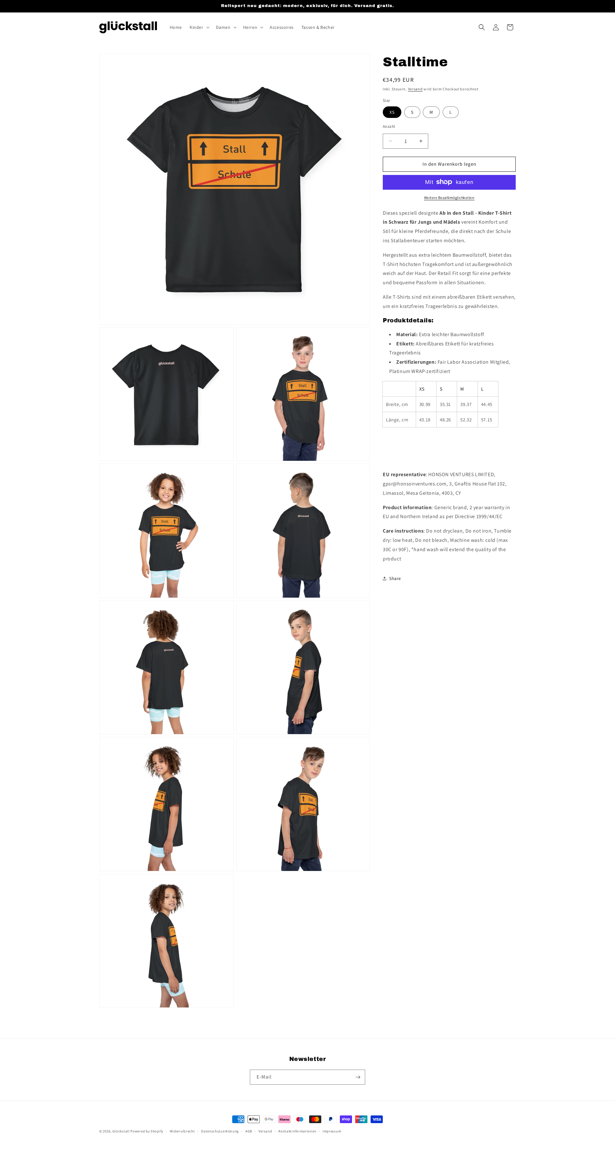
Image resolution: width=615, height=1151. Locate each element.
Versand (415, 89)
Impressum (332, 1131)
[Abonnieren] (358, 1077)
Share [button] (395, 578)
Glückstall (121, 1131)
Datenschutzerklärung (220, 1131)
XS (392, 112)
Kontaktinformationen (297, 1131)
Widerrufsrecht (182, 1131)
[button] (199, 27)
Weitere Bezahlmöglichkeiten (449, 197)
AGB (248, 1131)
